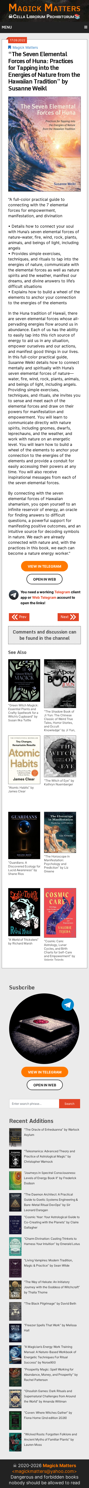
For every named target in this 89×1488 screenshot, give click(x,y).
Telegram (62, 592)
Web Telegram (44, 597)
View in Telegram (44, 566)
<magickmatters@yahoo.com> (44, 1471)
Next (65, 617)
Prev (22, 617)
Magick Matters (25, 47)
